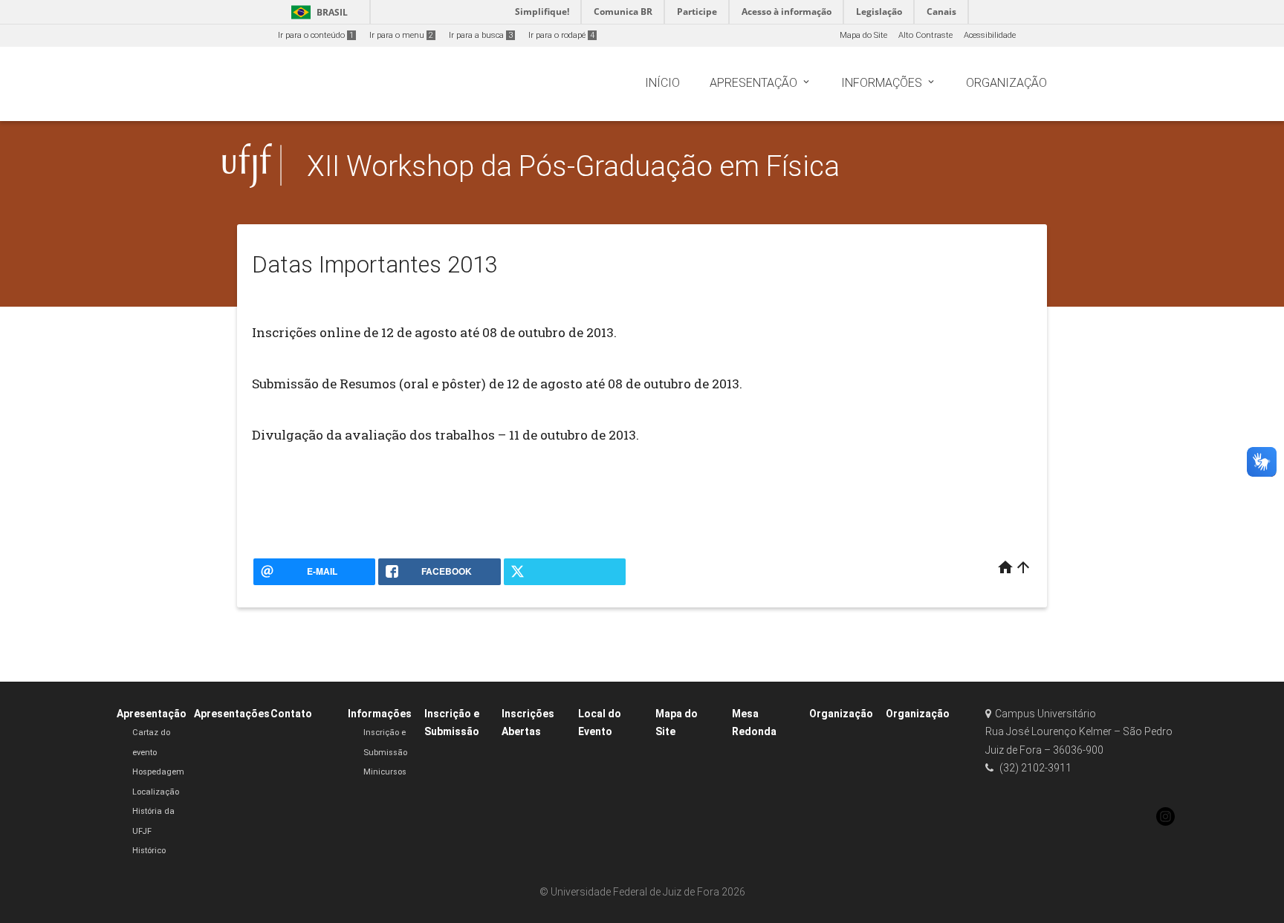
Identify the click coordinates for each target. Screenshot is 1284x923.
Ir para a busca (481, 35)
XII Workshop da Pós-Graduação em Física (573, 166)
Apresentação (152, 714)
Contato (291, 714)
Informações (380, 714)
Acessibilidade (990, 35)
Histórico (149, 850)
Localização (155, 792)
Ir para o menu (401, 35)
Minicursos (384, 772)
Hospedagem (158, 772)
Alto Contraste (925, 35)
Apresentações (232, 714)
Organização (841, 714)
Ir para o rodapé (561, 35)
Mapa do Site (863, 35)
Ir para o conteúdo (316, 35)
